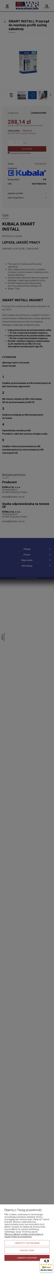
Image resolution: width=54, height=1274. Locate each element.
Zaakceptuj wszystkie (27, 1258)
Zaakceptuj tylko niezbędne (27, 1243)
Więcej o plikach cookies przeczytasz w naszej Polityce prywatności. (23, 1235)
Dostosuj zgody (27, 1250)
